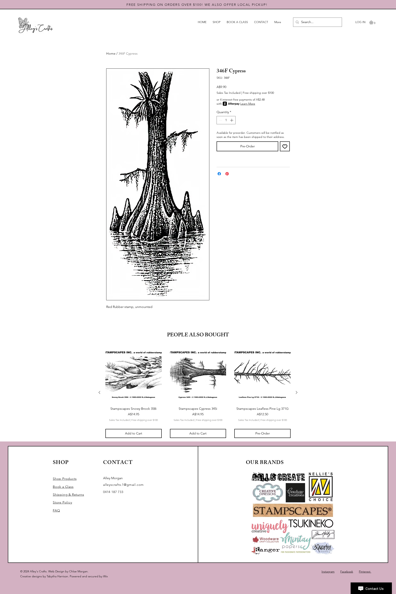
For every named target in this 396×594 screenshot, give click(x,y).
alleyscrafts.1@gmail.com (123, 485)
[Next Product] (296, 392)
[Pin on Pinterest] (227, 173)
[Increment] (232, 120)
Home (111, 53)
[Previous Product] (99, 392)
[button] (373, 22)
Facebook (346, 571)
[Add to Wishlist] (285, 146)
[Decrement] (220, 120)
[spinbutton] (226, 120)
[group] (198, 392)
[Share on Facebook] (219, 173)
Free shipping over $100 (258, 93)
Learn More (247, 104)
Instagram (328, 571)
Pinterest (365, 571)
